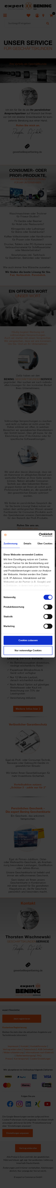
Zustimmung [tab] (10, 543)
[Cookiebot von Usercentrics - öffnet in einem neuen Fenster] (39, 535)
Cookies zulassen (28, 640)
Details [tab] (27, 543)
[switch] (48, 606)
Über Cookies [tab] (44, 543)
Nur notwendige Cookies (28, 650)
